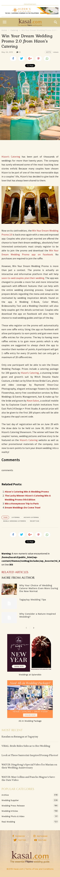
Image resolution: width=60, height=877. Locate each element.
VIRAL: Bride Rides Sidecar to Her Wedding (26, 745)
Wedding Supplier (27, 800)
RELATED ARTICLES (15, 572)
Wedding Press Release (27, 805)
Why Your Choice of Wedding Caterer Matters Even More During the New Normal (38, 588)
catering (16, 517)
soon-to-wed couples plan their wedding (23, 277)
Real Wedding (27, 821)
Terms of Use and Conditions (39, 869)
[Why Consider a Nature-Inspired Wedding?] (9, 617)
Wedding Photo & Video (27, 816)
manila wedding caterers (14, 521)
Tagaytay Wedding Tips (32, 599)
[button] (55, 22)
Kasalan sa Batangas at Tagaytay (20, 736)
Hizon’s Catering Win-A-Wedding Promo (27, 491)
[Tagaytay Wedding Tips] (9, 603)
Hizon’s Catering (11, 156)
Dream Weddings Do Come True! (22, 507)
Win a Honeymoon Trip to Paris (22, 503)
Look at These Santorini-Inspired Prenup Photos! (30, 755)
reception (34, 521)
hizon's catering (31, 517)
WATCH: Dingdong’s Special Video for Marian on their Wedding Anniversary (29, 766)
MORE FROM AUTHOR (18, 578)
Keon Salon (33, 400)
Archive (27, 795)
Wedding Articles (27, 811)
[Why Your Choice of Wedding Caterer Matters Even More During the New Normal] (9, 589)
